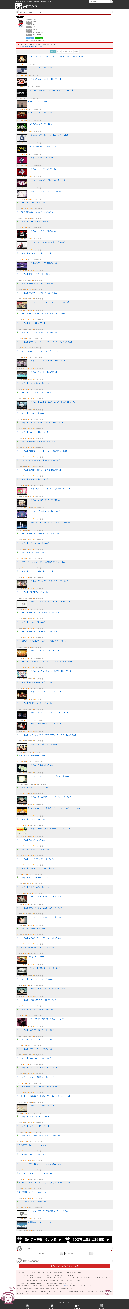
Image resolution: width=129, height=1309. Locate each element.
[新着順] (21, 46)
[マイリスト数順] (36, 46)
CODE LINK (65, 1302)
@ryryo (66, 1285)
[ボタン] (111, 1)
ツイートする (30, 38)
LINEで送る (38, 38)
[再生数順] (27, 46)
